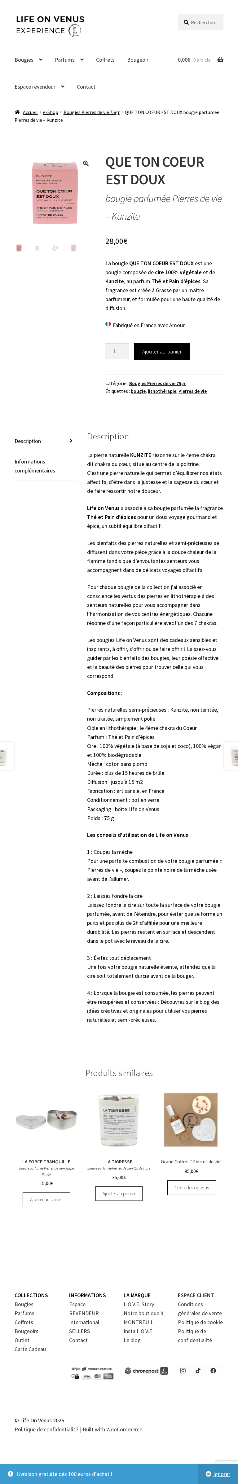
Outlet (22, 1340)
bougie (138, 391)
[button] (85, 163)
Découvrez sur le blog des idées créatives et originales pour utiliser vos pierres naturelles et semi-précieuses (153, 1010)
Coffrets (105, 59)
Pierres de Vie (192, 391)
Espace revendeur (35, 86)
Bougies (24, 59)
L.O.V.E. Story (139, 1304)
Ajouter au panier (162, 351)
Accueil (30, 112)
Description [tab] (28, 441)
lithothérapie (162, 391)
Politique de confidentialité (46, 1429)
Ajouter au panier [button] (46, 1199)
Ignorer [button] (221, 1473)
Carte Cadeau (30, 1349)
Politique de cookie (200, 1322)
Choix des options (191, 1188)
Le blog (132, 1340)
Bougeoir (137, 59)
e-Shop (50, 112)
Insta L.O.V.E (138, 1331)
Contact (86, 86)
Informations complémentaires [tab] (35, 466)
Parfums (65, 59)
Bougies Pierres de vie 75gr (92, 112)
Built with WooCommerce (112, 1429)
